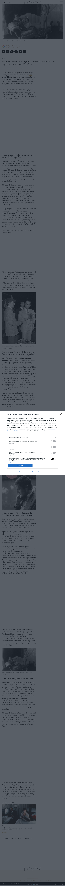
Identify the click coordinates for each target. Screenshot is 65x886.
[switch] (53, 441)
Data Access (32, 471)
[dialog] (32, 443)
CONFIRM (20, 465)
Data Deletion (23, 471)
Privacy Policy (42, 471)
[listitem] (32, 437)
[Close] (61, 414)
